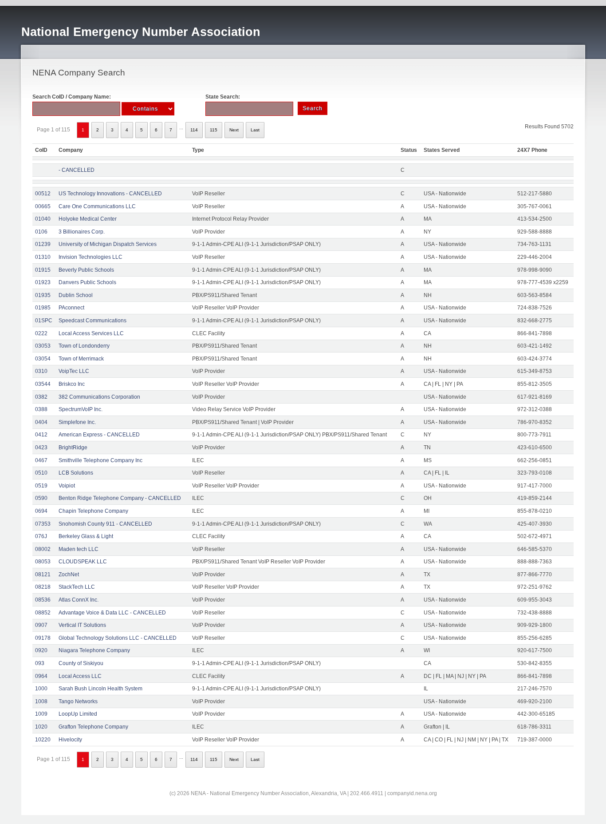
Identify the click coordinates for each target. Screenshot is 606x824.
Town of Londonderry (84, 346)
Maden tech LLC (78, 549)
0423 (41, 447)
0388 (41, 409)
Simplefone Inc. (77, 422)
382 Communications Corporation (99, 397)
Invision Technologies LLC (90, 257)
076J (41, 536)
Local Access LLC (80, 676)
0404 (41, 422)
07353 (43, 524)
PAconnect (71, 308)
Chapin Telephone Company (93, 511)
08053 (43, 562)
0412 (41, 435)
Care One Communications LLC (97, 206)
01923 (43, 282)
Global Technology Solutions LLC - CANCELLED (118, 638)
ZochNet (69, 574)
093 (39, 663)
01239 (43, 244)
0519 (41, 486)
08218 (43, 587)
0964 (41, 676)
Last (255, 129)
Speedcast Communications (92, 320)
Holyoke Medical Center (88, 219)
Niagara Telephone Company (94, 650)
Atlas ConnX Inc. (78, 600)
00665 (43, 206)
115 (213, 129)
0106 (41, 232)
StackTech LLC (77, 587)
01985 (43, 308)
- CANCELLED (76, 170)
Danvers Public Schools (87, 282)
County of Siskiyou (81, 663)
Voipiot (67, 486)
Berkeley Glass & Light (86, 536)
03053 (43, 346)
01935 (43, 295)
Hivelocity (70, 740)
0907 (41, 625)
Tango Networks (78, 701)
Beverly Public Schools (86, 270)
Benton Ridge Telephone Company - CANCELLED (120, 498)
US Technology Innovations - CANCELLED (110, 193)
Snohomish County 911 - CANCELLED (105, 524)
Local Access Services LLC (91, 333)
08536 (43, 600)
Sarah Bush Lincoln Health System (100, 688)
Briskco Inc (72, 384)
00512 (43, 193)
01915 (43, 270)
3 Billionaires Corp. (82, 232)
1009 (41, 714)
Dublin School (76, 295)
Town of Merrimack (81, 359)
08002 (43, 549)
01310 (43, 257)
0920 (41, 650)
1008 (41, 701)
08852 (43, 613)
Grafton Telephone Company (93, 727)
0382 (41, 397)
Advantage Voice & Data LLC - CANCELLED (112, 613)
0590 (41, 498)
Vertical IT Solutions (82, 625)
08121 (43, 574)
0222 (41, 333)
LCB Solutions (76, 473)
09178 (43, 638)
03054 (43, 359)
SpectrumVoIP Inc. (80, 409)
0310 (41, 371)
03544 (43, 384)
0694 (41, 511)
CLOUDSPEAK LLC (83, 562)
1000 (41, 688)
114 (194, 129)
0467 (41, 460)
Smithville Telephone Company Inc (100, 460)
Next (234, 129)
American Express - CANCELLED (99, 435)
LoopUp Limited (78, 714)
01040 (43, 219)
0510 (41, 473)
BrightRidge (73, 447)
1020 (41, 727)
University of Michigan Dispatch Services (108, 244)
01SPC (43, 320)
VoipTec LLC (74, 371)
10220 (43, 740)
